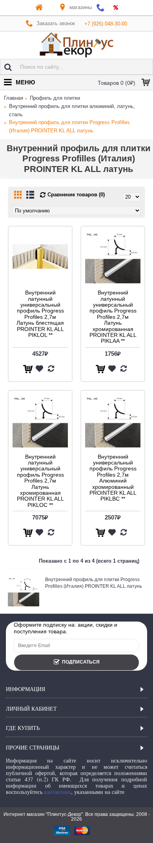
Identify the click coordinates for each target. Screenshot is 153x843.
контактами (57, 791)
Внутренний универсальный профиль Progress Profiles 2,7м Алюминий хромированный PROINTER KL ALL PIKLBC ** (113, 478)
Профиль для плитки (55, 98)
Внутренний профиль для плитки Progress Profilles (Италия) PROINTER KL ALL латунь (69, 126)
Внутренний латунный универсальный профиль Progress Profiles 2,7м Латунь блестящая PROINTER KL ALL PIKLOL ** (40, 313)
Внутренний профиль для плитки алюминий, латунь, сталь (72, 110)
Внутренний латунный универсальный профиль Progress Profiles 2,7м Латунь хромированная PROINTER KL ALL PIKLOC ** (40, 481)
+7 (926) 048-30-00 (105, 24)
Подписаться (81, 662)
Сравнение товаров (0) (76, 194)
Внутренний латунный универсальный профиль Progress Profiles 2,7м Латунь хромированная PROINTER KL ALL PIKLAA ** (113, 316)
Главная (13, 98)
